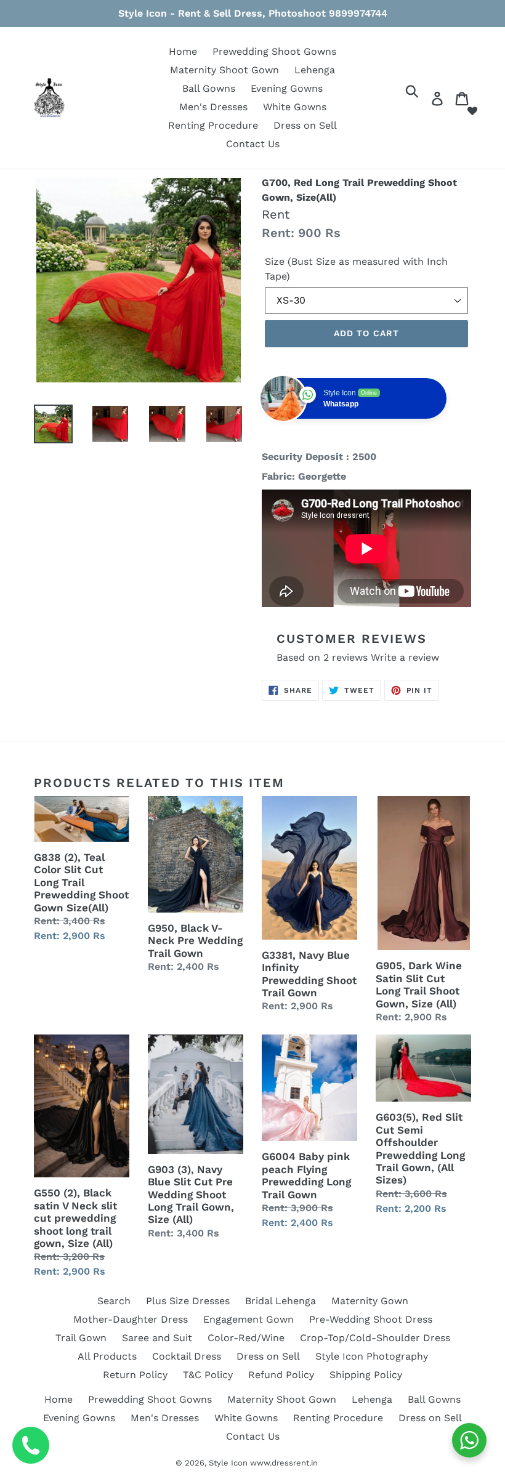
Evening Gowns (287, 88)
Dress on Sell (305, 125)
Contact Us (253, 144)
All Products (107, 1356)
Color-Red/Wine (246, 1338)
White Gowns (294, 107)
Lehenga (314, 70)
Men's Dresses (213, 107)
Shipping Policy (365, 1375)
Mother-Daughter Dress (130, 1319)
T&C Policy (208, 1375)
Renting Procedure (213, 125)
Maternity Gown (369, 1301)
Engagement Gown (248, 1319)
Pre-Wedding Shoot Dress (370, 1319)
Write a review (405, 657)
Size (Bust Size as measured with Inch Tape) (356, 269)
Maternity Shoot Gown (224, 70)
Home (183, 51)
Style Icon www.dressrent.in (263, 1462)
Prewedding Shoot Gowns (274, 51)
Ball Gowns (208, 88)
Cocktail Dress (186, 1356)
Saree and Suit (157, 1338)
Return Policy (135, 1375)
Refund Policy (281, 1375)
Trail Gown (81, 1338)
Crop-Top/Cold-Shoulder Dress (375, 1338)
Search (114, 1301)
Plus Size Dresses (188, 1301)
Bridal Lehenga (280, 1301)
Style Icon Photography (371, 1356)
